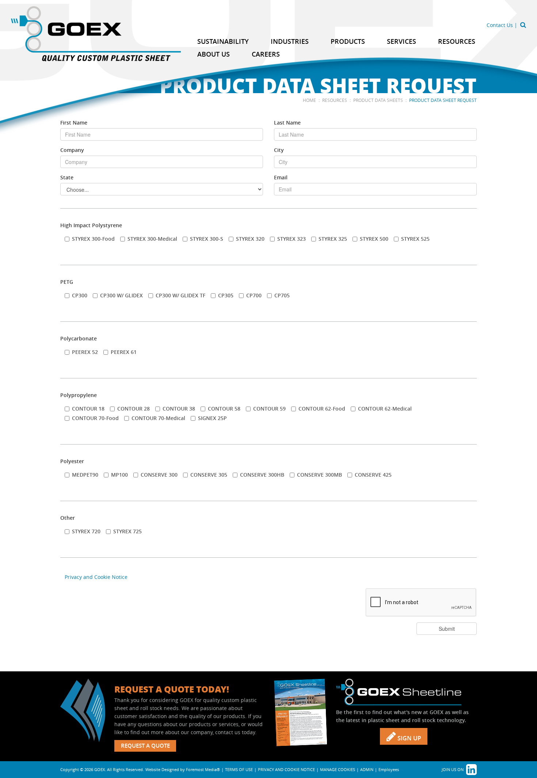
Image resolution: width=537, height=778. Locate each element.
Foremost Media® (203, 769)
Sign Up (408, 738)
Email (280, 177)
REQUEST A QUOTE (145, 746)
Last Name (287, 122)
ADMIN (366, 769)
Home (309, 100)
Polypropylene (78, 395)
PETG (66, 281)
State (66, 177)
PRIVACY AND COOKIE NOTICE (286, 769)
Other (67, 517)
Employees (388, 769)
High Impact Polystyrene (91, 225)
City (279, 149)
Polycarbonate (78, 338)
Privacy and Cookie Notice (96, 576)
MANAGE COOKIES (337, 769)
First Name (73, 122)
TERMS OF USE (239, 769)
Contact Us (500, 25)
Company (72, 149)
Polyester (72, 461)
